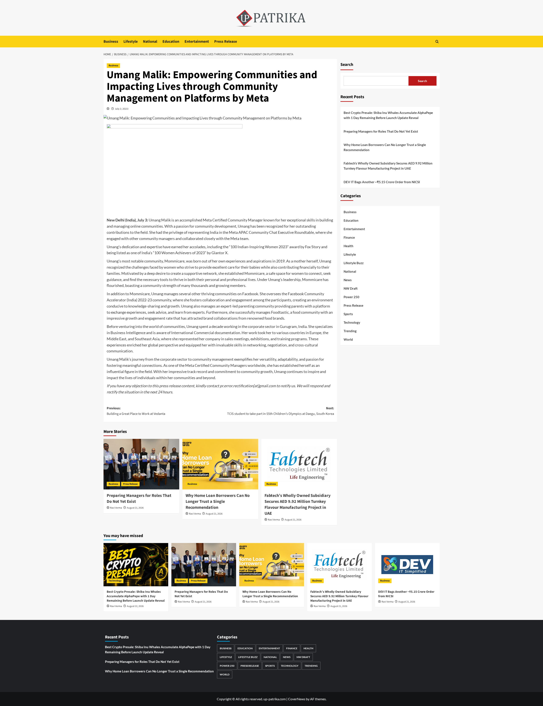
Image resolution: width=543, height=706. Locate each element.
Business (111, 41)
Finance (349, 237)
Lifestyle (130, 41)
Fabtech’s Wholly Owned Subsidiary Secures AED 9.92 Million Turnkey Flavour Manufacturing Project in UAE (297, 504)
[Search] (437, 41)
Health (348, 246)
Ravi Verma (116, 508)
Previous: (136, 411)
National (150, 41)
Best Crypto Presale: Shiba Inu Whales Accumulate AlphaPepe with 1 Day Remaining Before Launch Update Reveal (388, 115)
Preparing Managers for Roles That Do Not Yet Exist (381, 131)
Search (346, 65)
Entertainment (197, 41)
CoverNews (296, 699)
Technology (352, 322)
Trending (350, 331)
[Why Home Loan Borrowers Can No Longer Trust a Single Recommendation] (220, 464)
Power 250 (351, 297)
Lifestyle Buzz (354, 263)
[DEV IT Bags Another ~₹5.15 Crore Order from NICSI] (407, 564)
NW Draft (351, 288)
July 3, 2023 (121, 108)
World (348, 339)
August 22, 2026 (135, 606)
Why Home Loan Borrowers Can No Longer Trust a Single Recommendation (218, 501)
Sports (348, 314)
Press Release (225, 41)
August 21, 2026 (135, 508)
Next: (280, 411)
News (348, 280)
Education (170, 41)
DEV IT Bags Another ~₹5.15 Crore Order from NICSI (382, 182)
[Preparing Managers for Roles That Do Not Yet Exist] (141, 464)
